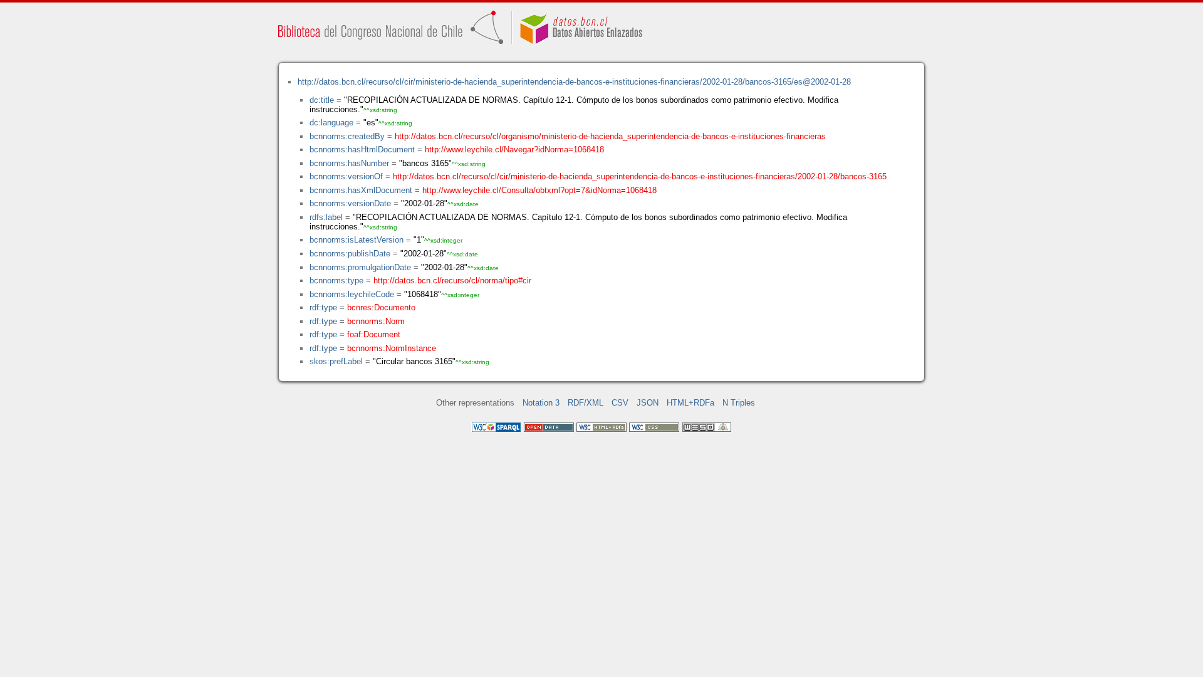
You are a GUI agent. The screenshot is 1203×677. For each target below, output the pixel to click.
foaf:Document (373, 334)
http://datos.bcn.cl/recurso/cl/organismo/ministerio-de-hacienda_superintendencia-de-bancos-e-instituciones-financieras (610, 136)
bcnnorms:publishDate (350, 253)
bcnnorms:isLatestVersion (357, 239)
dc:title (322, 100)
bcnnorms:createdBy (347, 136)
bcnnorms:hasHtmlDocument (362, 149)
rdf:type (323, 307)
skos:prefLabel (336, 361)
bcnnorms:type (336, 280)
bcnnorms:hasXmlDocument (361, 190)
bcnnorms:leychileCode (352, 294)
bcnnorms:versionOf (346, 176)
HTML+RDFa (690, 402)
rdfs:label (326, 217)
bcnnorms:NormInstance (391, 348)
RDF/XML (585, 402)
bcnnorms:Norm (376, 321)
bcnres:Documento (381, 307)
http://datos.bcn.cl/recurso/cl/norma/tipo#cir (452, 280)
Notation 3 (541, 402)
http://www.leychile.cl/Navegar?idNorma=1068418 (514, 149)
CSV (620, 402)
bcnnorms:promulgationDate (360, 267)
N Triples (738, 402)
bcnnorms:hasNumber (349, 163)
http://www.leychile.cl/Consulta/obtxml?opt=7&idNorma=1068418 (539, 190)
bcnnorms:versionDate (350, 203)
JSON (648, 402)
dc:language (331, 122)
